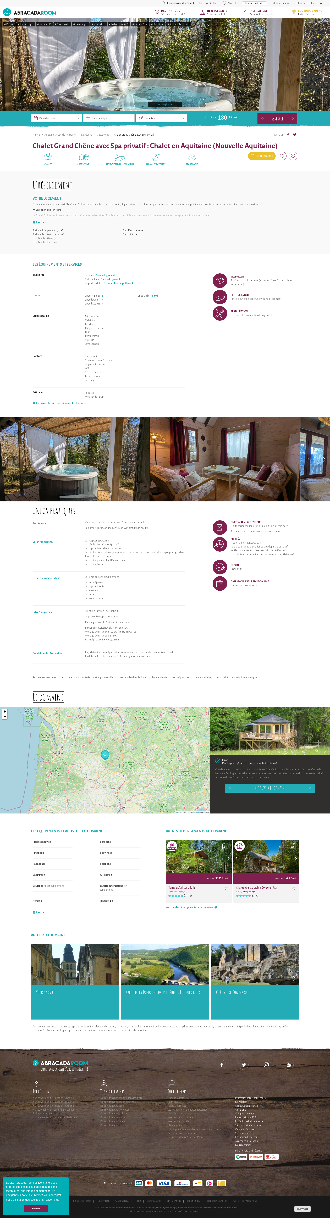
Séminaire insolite (244, 1133)
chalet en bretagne (105, 1026)
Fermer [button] (36, 1208)
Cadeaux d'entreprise (246, 1105)
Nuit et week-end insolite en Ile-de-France (55, 1117)
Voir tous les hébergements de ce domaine (189, 907)
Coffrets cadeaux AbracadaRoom (186, 1137)
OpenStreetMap (192, 812)
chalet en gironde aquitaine (132, 1030)
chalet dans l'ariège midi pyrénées (270, 1026)
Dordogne (86, 134)
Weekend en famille (178, 1121)
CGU (139, 1201)
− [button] (5, 717)
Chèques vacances (281, 3)
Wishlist (232, 3)
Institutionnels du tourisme (249, 1121)
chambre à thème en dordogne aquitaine (55, 1030)
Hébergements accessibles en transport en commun (195, 1129)
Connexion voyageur (217, 1201)
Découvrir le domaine (270, 788)
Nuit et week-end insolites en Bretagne (53, 1101)
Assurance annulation (246, 1141)
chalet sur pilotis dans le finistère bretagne (235, 677)
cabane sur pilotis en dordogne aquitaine (191, 1026)
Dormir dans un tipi (110, 1125)
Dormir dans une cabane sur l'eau (118, 1101)
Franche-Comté (176, 1098)
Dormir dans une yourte (112, 1117)
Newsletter (241, 1101)
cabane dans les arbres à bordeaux (97, 1030)
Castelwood (103, 134)
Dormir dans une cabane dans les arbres (122, 1098)
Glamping (173, 1101)
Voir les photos (165, 104)
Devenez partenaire (254, 3)
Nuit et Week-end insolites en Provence (53, 1109)
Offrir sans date (264, 156)
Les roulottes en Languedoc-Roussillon (187, 1109)
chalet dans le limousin (137, 677)
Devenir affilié (174, 1201)
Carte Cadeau (211, 3)
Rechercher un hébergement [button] (180, 3)
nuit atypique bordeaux (156, 1026)
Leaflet (179, 812)
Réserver (277, 118)
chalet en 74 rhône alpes (129, 1026)
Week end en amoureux (180, 1117)
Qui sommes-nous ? (82, 1201)
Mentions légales (123, 1201)
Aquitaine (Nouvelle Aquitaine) (60, 134)
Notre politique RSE (245, 1117)
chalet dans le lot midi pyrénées (74, 677)
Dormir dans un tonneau (113, 1121)
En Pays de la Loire (43, 1113)
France (36, 134)
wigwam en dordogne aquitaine (194, 677)
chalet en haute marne (163, 677)
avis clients (194, 1211)
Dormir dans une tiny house (114, 1109)
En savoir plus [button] (50, 1199)
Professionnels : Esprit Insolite (251, 1098)
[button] (321, 3)
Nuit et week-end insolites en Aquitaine (53, 1098)
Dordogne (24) (230, 763)
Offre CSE (240, 1109)
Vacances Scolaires (245, 1129)
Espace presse (102, 1201)
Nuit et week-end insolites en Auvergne (53, 1105)
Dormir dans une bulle (112, 1105)
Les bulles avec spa (177, 1113)
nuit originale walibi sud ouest (108, 677)
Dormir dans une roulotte (113, 1113)
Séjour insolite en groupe (248, 1125)
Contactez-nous (249, 1201)
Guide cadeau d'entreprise (182, 1133)
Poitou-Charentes (177, 1105)
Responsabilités (153, 1201)
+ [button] (5, 711)
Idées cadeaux (176, 1125)
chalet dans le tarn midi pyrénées (232, 1026)
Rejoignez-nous (193, 1201)
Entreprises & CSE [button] (304, 3)
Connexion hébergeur (246, 1137)
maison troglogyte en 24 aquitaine (75, 1026)
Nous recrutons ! (243, 1145)
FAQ (234, 1201)
